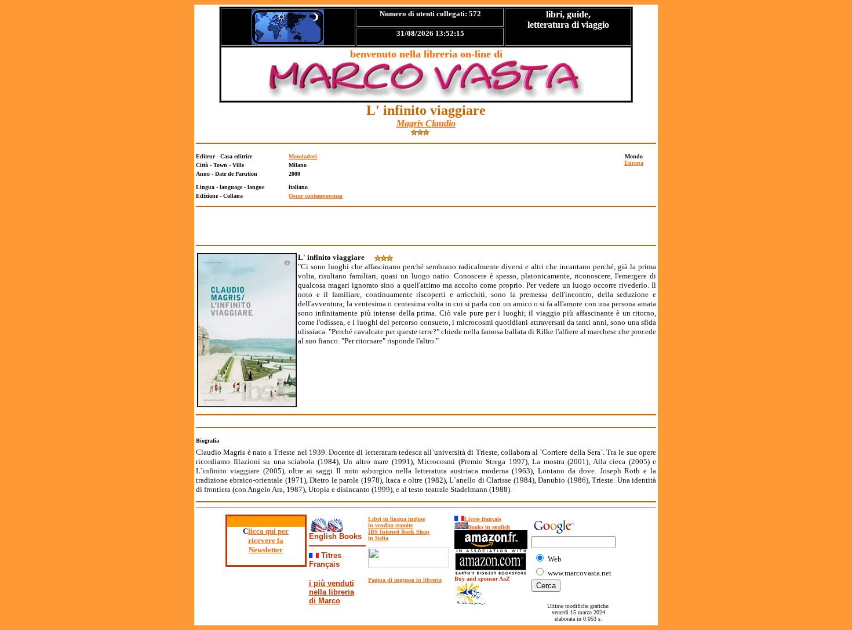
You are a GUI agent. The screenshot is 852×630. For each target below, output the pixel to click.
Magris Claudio (426, 123)
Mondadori (303, 156)
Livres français (482, 519)
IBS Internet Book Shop (398, 531)
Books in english (489, 527)
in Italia (378, 538)
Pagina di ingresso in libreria (405, 580)
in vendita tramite (390, 525)
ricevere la (265, 540)
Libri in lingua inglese (396, 519)
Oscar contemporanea (316, 196)
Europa (633, 163)
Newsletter (266, 549)
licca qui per (268, 531)
